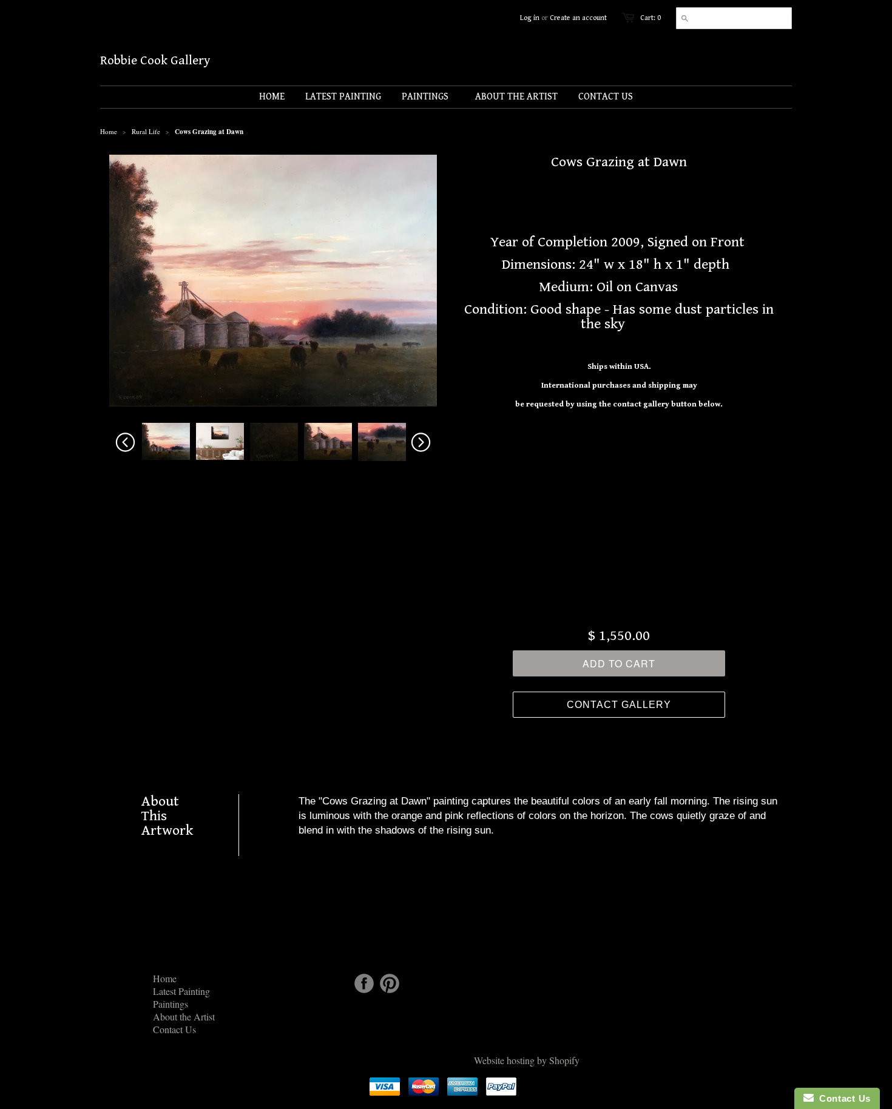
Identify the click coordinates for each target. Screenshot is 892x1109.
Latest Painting (181, 991)
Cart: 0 (650, 18)
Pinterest (389, 983)
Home (165, 978)
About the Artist (184, 1016)
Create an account (578, 18)
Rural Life (146, 131)
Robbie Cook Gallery (155, 61)
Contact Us (174, 1029)
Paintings (170, 1003)
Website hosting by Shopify (526, 1060)
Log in (529, 18)
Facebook (364, 983)
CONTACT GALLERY (619, 704)
